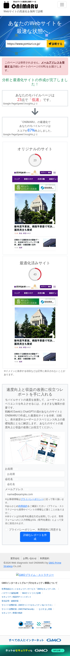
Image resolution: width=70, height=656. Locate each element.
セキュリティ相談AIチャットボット (16, 597)
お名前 (11, 468)
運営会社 (15, 558)
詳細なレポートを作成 (35, 537)
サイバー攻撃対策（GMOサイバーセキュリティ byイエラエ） (27, 605)
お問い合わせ (30, 558)
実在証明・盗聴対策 (10, 601)
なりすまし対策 (45, 609)
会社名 (11, 479)
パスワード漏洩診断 (10, 593)
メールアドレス (16, 489)
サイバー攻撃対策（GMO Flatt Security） (18, 609)
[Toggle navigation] (62, 4)
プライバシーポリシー (32, 499)
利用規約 (23, 506)
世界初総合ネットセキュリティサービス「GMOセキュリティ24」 (29, 589)
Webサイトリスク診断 (31, 593)
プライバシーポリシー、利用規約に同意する (35, 529)
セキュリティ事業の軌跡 (12, 613)
